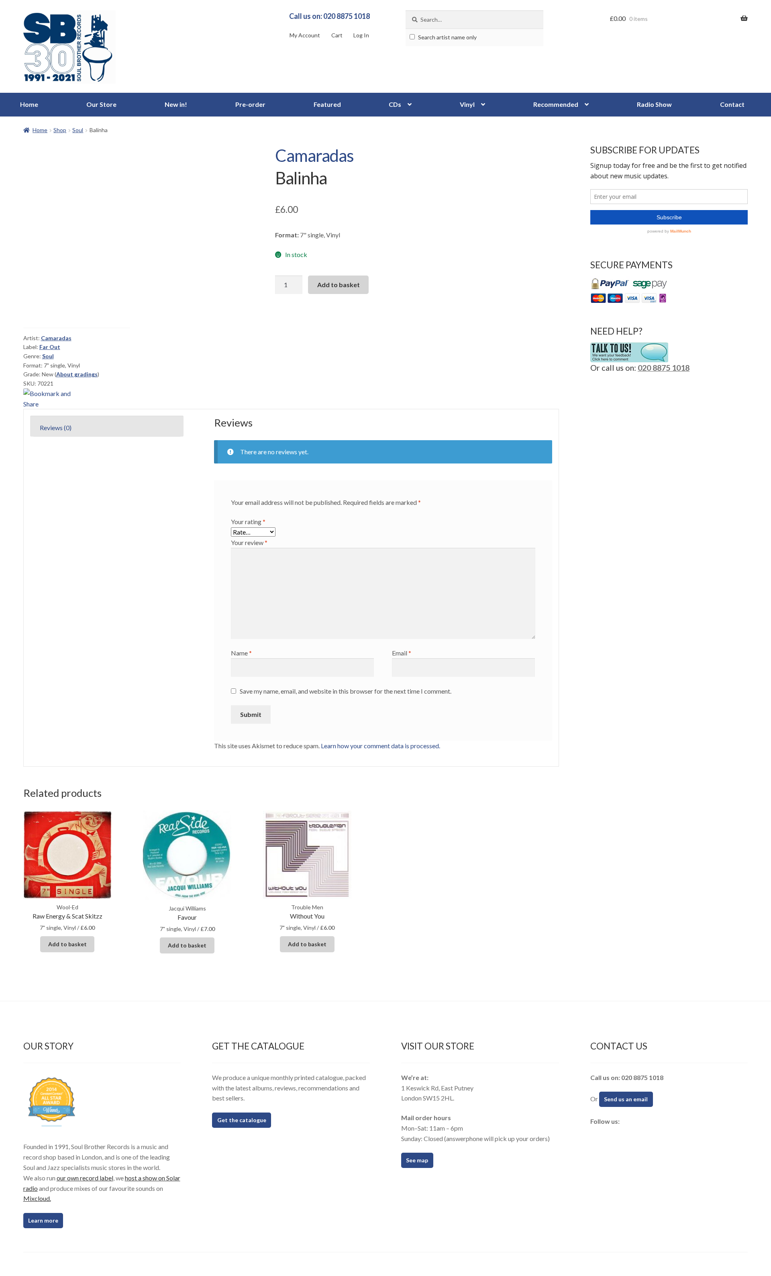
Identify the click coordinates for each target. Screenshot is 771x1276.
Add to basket (338, 284)
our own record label (85, 1178)
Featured (327, 104)
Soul (77, 130)
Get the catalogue (241, 1120)
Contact (732, 104)
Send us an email (626, 1099)
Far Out (49, 346)
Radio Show (654, 104)
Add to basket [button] (67, 944)
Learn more (43, 1220)
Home (29, 104)
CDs (395, 104)
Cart (337, 35)
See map (417, 1160)
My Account (305, 35)
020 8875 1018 (663, 367)
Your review (249, 542)
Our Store (101, 104)
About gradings (77, 374)
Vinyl (467, 104)
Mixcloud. (37, 1198)
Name (241, 653)
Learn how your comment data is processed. (380, 745)
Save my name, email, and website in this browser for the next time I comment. (345, 691)
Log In (361, 35)
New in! (176, 104)
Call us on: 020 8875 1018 (329, 16)
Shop (59, 130)
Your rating (248, 521)
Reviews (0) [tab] (55, 427)
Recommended (555, 104)
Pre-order (250, 104)
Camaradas (314, 155)
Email (401, 653)
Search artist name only (447, 37)
